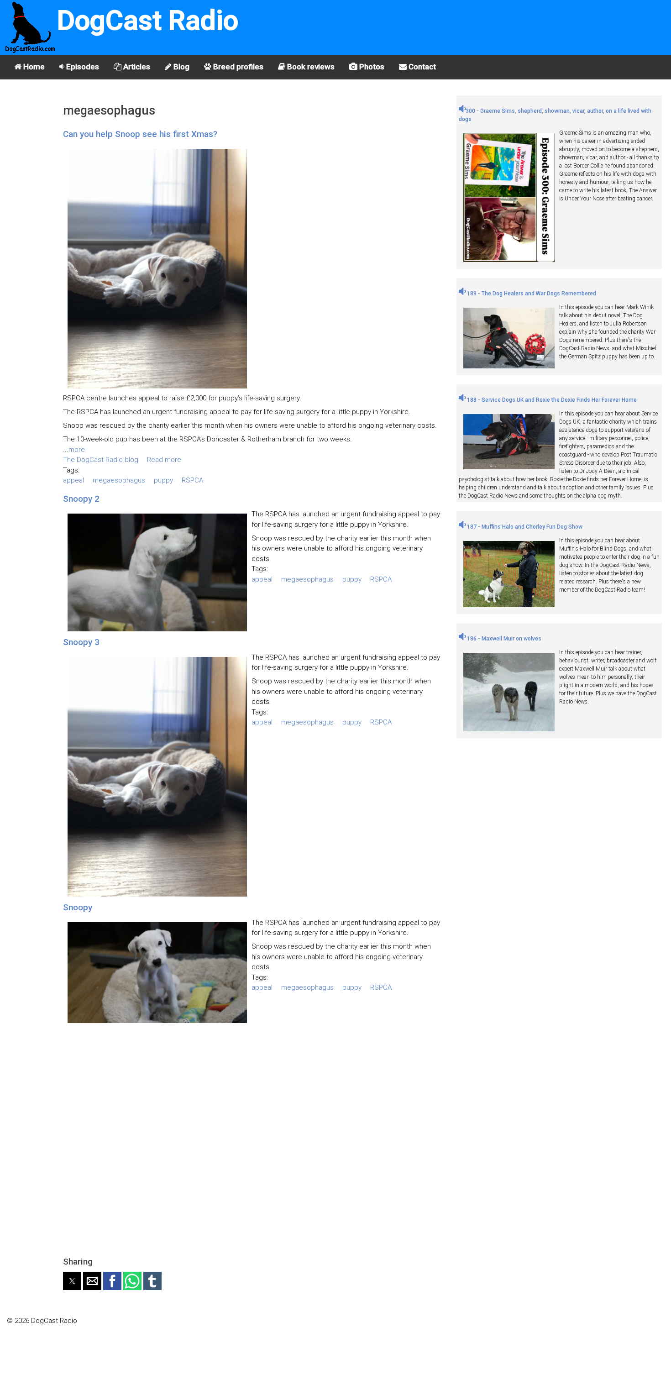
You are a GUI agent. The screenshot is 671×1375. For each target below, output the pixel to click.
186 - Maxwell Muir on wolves (503, 638)
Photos (370, 66)
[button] (72, 1281)
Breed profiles (237, 66)
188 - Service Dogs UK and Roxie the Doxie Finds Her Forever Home (551, 400)
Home (33, 66)
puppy (163, 480)
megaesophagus (119, 480)
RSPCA (192, 480)
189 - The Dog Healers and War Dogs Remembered (531, 293)
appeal (73, 480)
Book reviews (310, 66)
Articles (135, 66)
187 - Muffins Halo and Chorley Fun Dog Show (524, 527)
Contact (421, 66)
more (76, 450)
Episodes (81, 66)
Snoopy (77, 907)
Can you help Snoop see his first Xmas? (140, 134)
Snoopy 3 (81, 642)
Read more (164, 460)
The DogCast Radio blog (100, 460)
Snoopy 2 (81, 498)
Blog (180, 66)
